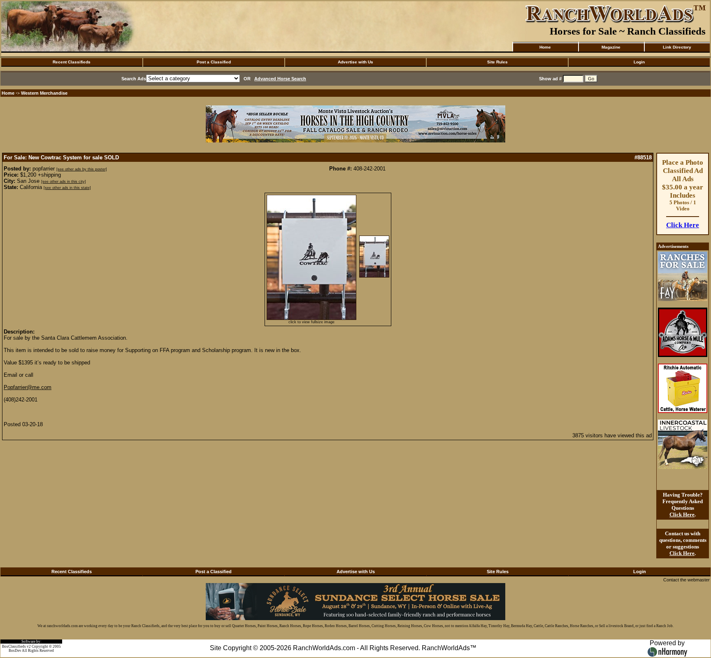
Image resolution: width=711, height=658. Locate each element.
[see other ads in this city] (63, 182)
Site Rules (497, 62)
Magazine (611, 47)
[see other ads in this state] (67, 188)
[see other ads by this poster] (81, 169)
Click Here (682, 225)
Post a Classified (214, 62)
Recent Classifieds (72, 62)
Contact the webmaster (686, 579)
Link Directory (677, 47)
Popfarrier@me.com (27, 387)
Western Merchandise (44, 93)
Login (639, 62)
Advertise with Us (355, 62)
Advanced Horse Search (280, 78)
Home (545, 47)
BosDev (15, 651)
